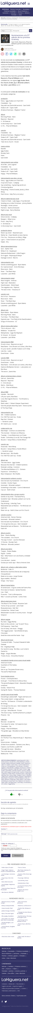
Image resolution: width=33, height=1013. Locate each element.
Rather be (4, 235)
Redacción (12, 984)
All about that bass (7, 110)
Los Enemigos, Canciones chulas (8, 874)
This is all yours (6, 328)
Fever (2, 271)
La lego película (19, 699)
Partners (4, 208)
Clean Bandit (13, 235)
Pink (11, 754)
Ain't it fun (4, 296)
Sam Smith (26, 76)
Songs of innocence (7, 321)
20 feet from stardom (8, 744)
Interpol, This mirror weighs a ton (22, 890)
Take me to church (7, 142)
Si (13, 794)
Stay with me (5, 105)
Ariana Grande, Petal (7, 908)
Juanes (13, 560)
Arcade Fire (11, 331)
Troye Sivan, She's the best (7, 878)
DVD (3, 969)
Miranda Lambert (13, 776)
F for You (4, 237)
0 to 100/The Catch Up (8, 417)
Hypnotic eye (5, 319)
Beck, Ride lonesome (7, 882)
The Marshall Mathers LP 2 (10, 469)
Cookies (23, 988)
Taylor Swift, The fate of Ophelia (23, 937)
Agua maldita (5, 578)
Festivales (13, 13)
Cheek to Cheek (6, 201)
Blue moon (4, 269)
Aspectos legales (18, 986)
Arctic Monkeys (19, 267)
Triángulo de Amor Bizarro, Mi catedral (24, 912)
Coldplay (16, 183)
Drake (11, 83)
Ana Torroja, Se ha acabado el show (22, 920)
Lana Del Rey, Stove (23, 880)
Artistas (27, 13)
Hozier (16, 142)
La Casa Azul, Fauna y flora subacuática (24, 886)
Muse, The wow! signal (8, 913)
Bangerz (4, 219)
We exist (3, 722)
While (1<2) (4, 251)
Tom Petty (20, 782)
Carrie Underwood (24, 487)
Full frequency (5, 626)
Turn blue (4, 317)
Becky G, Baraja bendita (8, 905)
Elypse (3, 553)
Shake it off (4, 108)
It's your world (5, 349)
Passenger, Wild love (23, 878)
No (22, 794)
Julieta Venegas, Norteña (8, 911)
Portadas (13, 15)
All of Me (4, 165)
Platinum (4, 544)
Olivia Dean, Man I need (8, 936)
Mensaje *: (9, 834)
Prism (3, 221)
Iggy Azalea (21, 80)
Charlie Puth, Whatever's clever (24, 908)
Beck (27, 80)
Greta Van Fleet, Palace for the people (8, 889)
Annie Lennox (13, 205)
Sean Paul (14, 626)
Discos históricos (23, 11)
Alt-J (13, 328)
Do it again (4, 255)
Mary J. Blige (22, 237)
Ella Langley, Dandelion (8, 916)
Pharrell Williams (13, 78)
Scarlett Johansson (19, 713)
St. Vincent (4, 335)
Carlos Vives (23, 597)
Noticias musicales (15, 9)
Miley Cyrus (11, 219)
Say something (6, 185)
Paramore (12, 296)
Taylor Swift (14, 108)
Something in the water (8, 487)
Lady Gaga (15, 201)
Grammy (14, 18)
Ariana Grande (14, 190)
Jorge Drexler (18, 576)
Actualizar (25, 804)
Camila (8, 553)
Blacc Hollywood (6, 474)
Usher (6, 85)
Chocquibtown (11, 766)
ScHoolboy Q (4, 781)
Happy (3, 174)
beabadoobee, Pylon (23, 883)
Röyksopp (13, 779)
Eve (2, 647)
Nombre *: (4, 829)
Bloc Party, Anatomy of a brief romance (23, 870)
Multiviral (4, 569)
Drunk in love (5, 344)
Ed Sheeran (6, 121)
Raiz (2, 556)
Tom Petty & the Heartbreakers (21, 319)
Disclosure (11, 237)
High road (4, 283)
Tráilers (15, 969)
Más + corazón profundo (9, 597)
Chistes (13, 995)
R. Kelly (28, 349)
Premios (20, 13)
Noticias (9, 18)
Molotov (13, 578)
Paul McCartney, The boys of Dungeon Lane (24, 916)
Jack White (12, 85)
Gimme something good (9, 265)
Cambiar (16, 988)
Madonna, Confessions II (24, 905)
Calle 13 (10, 569)
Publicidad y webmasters (9, 991)
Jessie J (22, 190)
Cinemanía (6, 964)
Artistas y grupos (13, 956)
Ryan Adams (22, 265)
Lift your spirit (5, 397)
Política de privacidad (8, 988)
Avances (8, 969)
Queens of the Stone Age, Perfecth (24, 874)
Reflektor (4, 331)
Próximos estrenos (20, 966)
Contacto (4, 984)
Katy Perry (13, 194)
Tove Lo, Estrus (22, 867)
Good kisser (5, 353)
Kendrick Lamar (20, 773)
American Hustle (6, 663)
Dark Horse (5, 194)
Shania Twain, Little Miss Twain (24, 924)
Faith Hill (4, 508)
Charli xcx (3, 766)
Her (8, 715)
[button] (29, 4)
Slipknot (16, 287)
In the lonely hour (7, 124)
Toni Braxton (23, 399)
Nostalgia (4, 205)
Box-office (11, 973)
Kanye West (11, 440)
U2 (16, 321)
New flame (4, 346)
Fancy (3, 101)
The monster (5, 433)
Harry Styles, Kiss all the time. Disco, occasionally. (7, 919)
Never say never (6, 233)
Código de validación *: (8, 843)
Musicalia (3, 18)
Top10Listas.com (21, 995)
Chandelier (4, 103)
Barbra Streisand (13, 208)
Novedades (26, 9)
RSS (19, 991)
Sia (2, 85)
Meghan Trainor (20, 110)
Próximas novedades (10, 11)
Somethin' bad (5, 499)
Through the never (7, 749)
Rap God (3, 419)
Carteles (4, 973)
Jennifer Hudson (17, 349)
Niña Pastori (9, 556)
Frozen (19, 710)
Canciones (5, 13)
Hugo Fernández (8, 48)
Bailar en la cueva (6, 576)
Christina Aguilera (7, 187)
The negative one (6, 287)
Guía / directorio (11, 958)
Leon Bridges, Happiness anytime (8, 885)
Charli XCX (19, 101)
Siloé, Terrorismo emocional (22, 902)
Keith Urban (12, 773)
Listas (20, 15)
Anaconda (4, 447)
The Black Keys (11, 271)
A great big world (20, 760)
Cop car (3, 490)
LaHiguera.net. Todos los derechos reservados (15, 1006)
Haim (2, 155)
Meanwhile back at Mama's (10, 506)
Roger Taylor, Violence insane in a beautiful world (8, 870)
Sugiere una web (6, 986)
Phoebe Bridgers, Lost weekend (7, 923)
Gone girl (4, 681)
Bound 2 (3, 440)
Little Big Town (5, 775)
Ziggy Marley (12, 622)
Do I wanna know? (7, 267)
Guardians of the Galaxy (9, 665)
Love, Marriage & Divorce (9, 399)
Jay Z (15, 83)
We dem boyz (5, 453)
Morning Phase (6, 117)
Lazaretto (4, 274)
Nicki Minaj (12, 447)
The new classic (6, 462)
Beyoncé (4, 78)
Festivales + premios (8, 971)
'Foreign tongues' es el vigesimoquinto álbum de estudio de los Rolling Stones (15, 25)
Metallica (18, 749)
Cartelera (10, 966)
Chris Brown (13, 346)
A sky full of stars (6, 183)
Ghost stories (5, 217)
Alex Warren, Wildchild (7, 892)
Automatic (4, 485)
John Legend (12, 165)
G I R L (3, 126)
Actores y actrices (20, 971)
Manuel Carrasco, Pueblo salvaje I (8, 902)
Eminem (10, 419)
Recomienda (20, 984)
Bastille (3, 149)
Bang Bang (4, 190)
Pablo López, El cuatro (7, 867)
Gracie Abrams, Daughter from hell (8, 927)
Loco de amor (5, 560)
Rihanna (22, 433)
